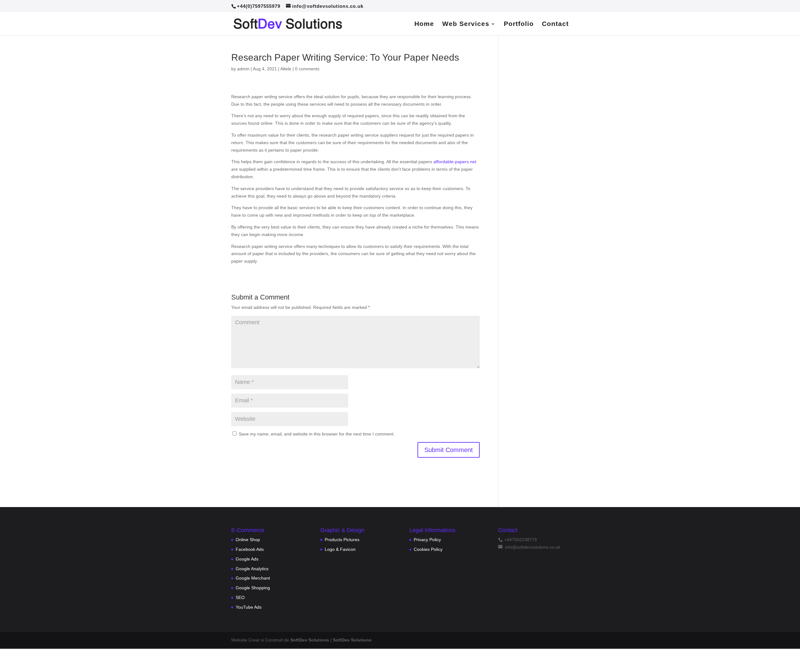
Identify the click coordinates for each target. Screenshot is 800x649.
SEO (240, 597)
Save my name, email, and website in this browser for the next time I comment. (317, 433)
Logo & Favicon (340, 549)
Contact (555, 24)
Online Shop (248, 539)
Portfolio (519, 24)
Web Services (465, 24)
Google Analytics (252, 568)
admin (243, 68)
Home (424, 24)
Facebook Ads (250, 549)
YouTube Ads (249, 607)
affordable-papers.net (454, 161)
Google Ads (247, 558)
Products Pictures (342, 539)
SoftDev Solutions (309, 639)
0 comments (307, 68)
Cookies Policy (428, 549)
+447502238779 (520, 539)
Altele (285, 68)
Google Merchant (253, 578)
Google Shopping (253, 587)
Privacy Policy (427, 539)
